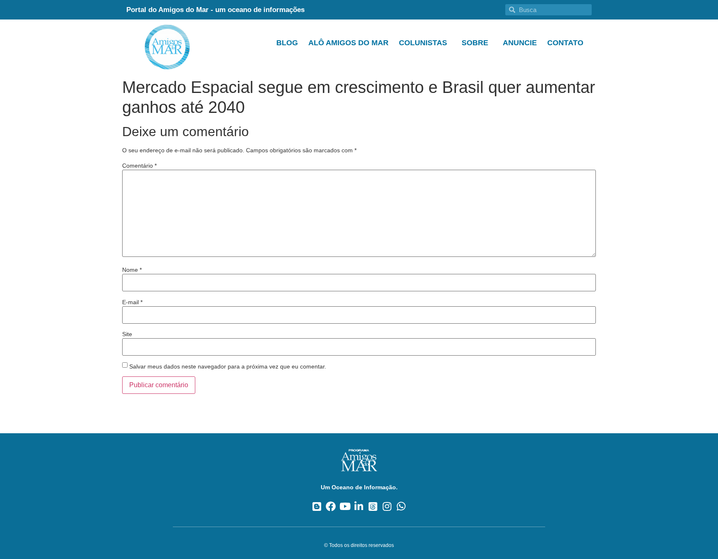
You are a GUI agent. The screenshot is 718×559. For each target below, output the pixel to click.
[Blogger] (317, 506)
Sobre (475, 43)
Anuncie (520, 43)
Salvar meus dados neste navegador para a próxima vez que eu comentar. (227, 366)
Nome (132, 270)
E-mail (132, 302)
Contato (565, 43)
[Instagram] (387, 506)
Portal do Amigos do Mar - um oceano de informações (215, 10)
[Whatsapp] (401, 506)
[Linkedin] (359, 506)
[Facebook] (331, 506)
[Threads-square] (373, 506)
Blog (287, 43)
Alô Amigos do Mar (348, 43)
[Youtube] (345, 506)
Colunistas (423, 43)
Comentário (139, 165)
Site (127, 334)
